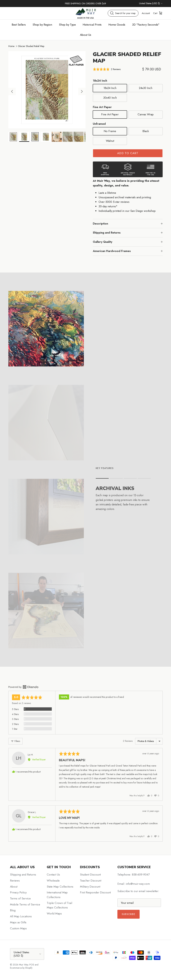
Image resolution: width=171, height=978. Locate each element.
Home (11, 46)
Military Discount (90, 887)
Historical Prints (92, 25)
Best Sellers (19, 25)
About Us (85, 35)
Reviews (15, 881)
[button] (107, 69)
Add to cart (127, 153)
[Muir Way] (85, 13)
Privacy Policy (18, 892)
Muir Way (23, 964)
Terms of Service (20, 898)
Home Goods (116, 25)
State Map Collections (60, 887)
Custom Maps (18, 928)
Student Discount (90, 875)
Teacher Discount (90, 881)
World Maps (54, 913)
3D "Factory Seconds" (145, 25)
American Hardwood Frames (112, 251)
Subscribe (128, 914)
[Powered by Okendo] (23, 687)
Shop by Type (67, 25)
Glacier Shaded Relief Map (31, 46)
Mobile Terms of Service (25, 904)
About (13, 887)
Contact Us (53, 875)
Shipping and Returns (107, 233)
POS (31, 964)
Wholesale (53, 881)
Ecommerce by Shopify (21, 967)
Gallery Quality (102, 242)
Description (100, 224)
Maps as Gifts (18, 922)
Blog (13, 910)
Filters (17, 741)
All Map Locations (21, 916)
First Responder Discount (95, 892)
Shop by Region (42, 25)
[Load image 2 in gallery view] (47, 89)
